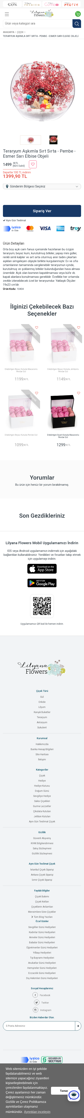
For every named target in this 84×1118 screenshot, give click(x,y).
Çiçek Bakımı (42, 896)
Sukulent (42, 727)
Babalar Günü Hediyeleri (42, 942)
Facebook (45, 995)
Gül (42, 697)
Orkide (42, 702)
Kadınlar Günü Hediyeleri (42, 932)
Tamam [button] (64, 1090)
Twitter (45, 1002)
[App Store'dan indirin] (42, 569)
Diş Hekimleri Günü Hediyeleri (42, 978)
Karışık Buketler (42, 712)
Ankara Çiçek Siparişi (42, 874)
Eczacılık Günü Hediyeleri (42, 973)
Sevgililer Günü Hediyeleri (42, 927)
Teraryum (42, 717)
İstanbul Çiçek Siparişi (42, 869)
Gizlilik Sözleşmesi (42, 853)
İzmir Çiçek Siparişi (42, 879)
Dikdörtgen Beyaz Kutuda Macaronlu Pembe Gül (21, 370)
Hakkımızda (42, 744)
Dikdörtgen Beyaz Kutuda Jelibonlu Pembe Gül (63, 370)
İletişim (42, 759)
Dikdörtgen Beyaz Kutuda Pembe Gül (21, 435)
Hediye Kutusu (42, 785)
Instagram (45, 1010)
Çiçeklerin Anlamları (42, 906)
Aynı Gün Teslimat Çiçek (42, 821)
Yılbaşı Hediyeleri (42, 952)
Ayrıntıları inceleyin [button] (37, 1111)
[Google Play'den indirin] (42, 583)
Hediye (42, 780)
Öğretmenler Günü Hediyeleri (42, 947)
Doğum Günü (42, 791)
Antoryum (42, 722)
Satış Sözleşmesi (42, 848)
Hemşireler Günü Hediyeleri (42, 968)
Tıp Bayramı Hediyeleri (42, 957)
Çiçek (20, 32)
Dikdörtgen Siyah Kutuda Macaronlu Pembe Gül (63, 436)
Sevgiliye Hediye (42, 796)
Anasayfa (8, 32)
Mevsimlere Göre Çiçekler (42, 911)
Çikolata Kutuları (42, 811)
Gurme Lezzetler (42, 806)
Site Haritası (42, 754)
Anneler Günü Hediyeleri (42, 937)
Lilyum (42, 707)
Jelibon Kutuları (42, 816)
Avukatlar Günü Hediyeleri (42, 963)
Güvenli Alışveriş (42, 838)
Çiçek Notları (42, 901)
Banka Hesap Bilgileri (42, 749)
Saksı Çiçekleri (42, 801)
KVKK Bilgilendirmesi (42, 843)
